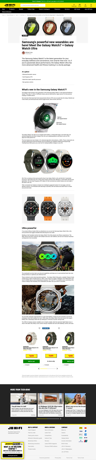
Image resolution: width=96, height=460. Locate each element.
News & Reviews (6, 12)
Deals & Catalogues (44, 9)
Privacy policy (58, 457)
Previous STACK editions (51, 446)
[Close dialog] (21, 444)
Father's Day (31, 9)
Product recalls (32, 449)
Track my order (31, 432)
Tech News (22, 15)
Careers (63, 432)
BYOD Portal (64, 443)
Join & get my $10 (12, 455)
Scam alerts (31, 446)
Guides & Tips (48, 438)
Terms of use (69, 457)
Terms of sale (81, 457)
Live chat (53, 1)
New (3, 9)
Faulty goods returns (33, 435)
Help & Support (32, 430)
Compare (27, 365)
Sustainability (64, 435)
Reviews (47, 441)
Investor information (66, 441)
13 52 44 (61, 1)
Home (3, 15)
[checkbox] (23, 364)
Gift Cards (77, 9)
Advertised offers (32, 441)
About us (63, 430)
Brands (21, 9)
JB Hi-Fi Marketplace (66, 449)
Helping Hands (65, 438)
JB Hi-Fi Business (65, 446)
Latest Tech (48, 432)
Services (67, 9)
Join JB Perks (88, 9)
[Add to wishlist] (39, 328)
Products (11, 9)
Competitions (48, 435)
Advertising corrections (34, 443)
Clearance (57, 9)
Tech (17, 15)
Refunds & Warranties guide (35, 438)
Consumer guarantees (44, 457)
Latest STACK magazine (51, 443)
